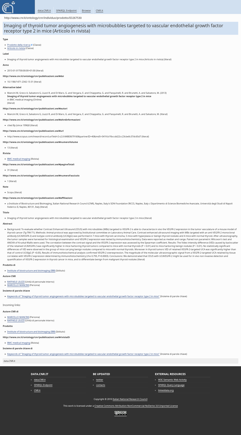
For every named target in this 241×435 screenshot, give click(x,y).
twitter (99, 379)
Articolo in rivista (16, 48)
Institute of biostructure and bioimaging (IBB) (31, 270)
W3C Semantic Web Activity (172, 379)
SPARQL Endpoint (66, 10)
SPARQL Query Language (171, 385)
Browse (86, 10)
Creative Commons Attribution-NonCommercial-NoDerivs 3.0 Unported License (136, 405)
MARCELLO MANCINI (18, 285)
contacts (100, 385)
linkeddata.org (166, 390)
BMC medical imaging (18, 158)
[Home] (17, 7)
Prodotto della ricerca (18, 44)
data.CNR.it (44, 10)
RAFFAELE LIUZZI (16, 281)
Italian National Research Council (130, 399)
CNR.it (99, 10)
